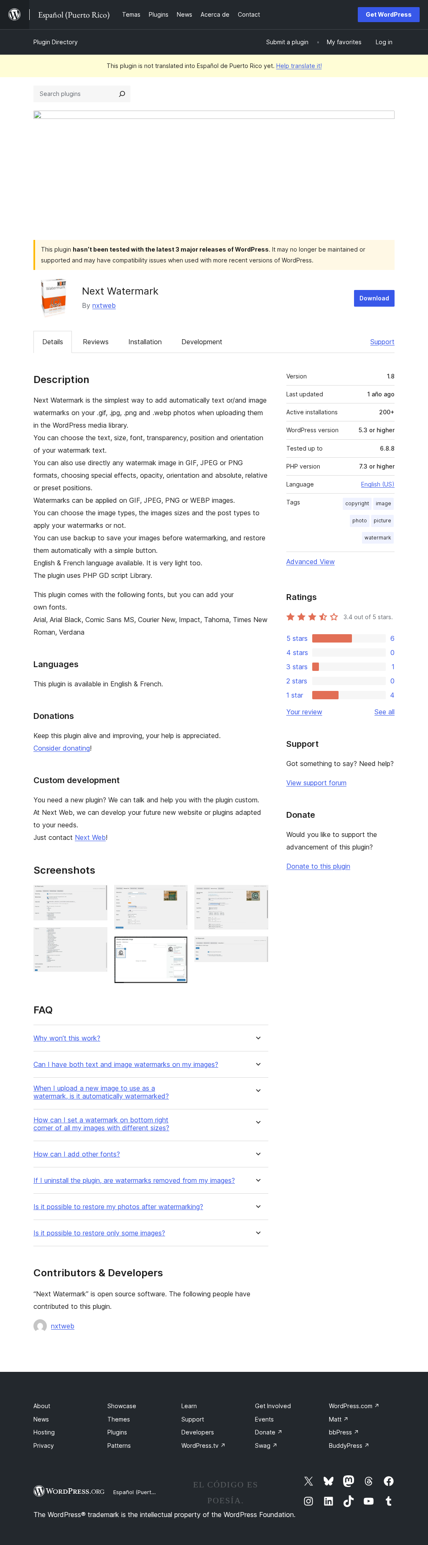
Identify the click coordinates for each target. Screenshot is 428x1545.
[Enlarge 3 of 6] (176, 896)
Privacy (43, 1445)
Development (201, 342)
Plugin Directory (55, 41)
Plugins (117, 1432)
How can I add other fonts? (76, 1154)
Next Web (90, 837)
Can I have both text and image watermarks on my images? (125, 1065)
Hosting (44, 1432)
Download (374, 298)
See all (384, 712)
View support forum (316, 783)
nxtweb (104, 305)
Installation (145, 342)
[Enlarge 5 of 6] (257, 896)
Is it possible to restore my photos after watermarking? (118, 1207)
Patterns (119, 1445)
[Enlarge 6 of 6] (257, 947)
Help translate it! (299, 65)
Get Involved (273, 1405)
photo (359, 520)
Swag (266, 1445)
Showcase (121, 1405)
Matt (339, 1419)
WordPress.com (354, 1405)
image (383, 503)
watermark (377, 537)
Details (52, 342)
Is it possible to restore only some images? (99, 1233)
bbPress (344, 1432)
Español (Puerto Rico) (141, 1492)
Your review (304, 712)
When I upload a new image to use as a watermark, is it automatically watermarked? (101, 1092)
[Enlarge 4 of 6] (176, 947)
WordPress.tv (203, 1445)
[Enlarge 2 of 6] (96, 938)
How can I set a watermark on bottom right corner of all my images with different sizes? (101, 1124)
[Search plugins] (122, 94)
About (41, 1405)
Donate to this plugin (318, 866)
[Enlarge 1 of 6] (96, 896)
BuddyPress (349, 1445)
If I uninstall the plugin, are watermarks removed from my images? (134, 1181)
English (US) (378, 484)
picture (382, 520)
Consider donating (61, 748)
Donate (269, 1432)
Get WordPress (389, 14)
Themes (118, 1419)
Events (264, 1419)
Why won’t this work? (66, 1038)
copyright (357, 503)
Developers (197, 1432)
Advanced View (310, 561)
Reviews (96, 342)
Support (382, 342)
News (41, 1419)
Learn (189, 1405)
